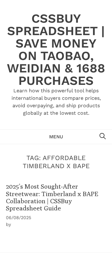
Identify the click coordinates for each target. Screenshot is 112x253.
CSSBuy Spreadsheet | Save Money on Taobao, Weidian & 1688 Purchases (56, 49)
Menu (56, 137)
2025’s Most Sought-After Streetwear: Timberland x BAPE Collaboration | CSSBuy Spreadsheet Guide (52, 197)
